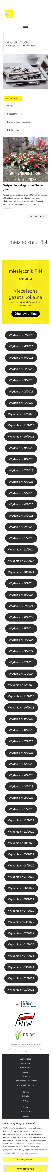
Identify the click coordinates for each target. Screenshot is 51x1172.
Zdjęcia (25, 1096)
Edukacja (25, 1076)
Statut (26, 1116)
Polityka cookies (30, 1153)
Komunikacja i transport (26, 1080)
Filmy (25, 1100)
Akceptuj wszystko (25, 1159)
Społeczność (25, 1067)
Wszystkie (25, 1063)
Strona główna (13, 45)
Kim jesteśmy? (25, 1111)
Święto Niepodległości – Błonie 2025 (23, 187)
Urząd (25, 1072)
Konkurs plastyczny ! (25, 1085)
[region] (25, 1145)
